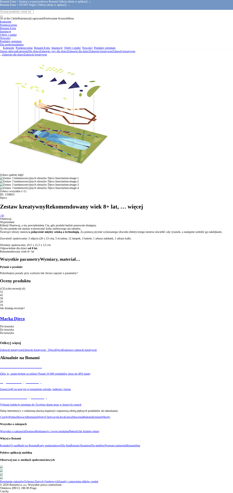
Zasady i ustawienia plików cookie (78, 481)
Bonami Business (80, 445)
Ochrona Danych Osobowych (41, 481)
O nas (14, 445)
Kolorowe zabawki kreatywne (79, 349)
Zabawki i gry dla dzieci (54, 51)
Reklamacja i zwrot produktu (52, 431)
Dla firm (65, 445)
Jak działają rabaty (88, 431)
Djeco (58, 349)
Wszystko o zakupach (12, 431)
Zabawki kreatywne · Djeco (39, 349)
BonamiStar (133, 445)
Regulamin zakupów (12, 481)
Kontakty (5, 445)
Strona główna (8, 51)
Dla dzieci (34, 51)
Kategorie (22, 51)
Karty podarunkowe (49, 445)
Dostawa (30, 431)
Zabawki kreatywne (123, 51)
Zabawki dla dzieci (78, 51)
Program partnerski (116, 445)
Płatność (73, 431)
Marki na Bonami (27, 445)
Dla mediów (97, 445)
